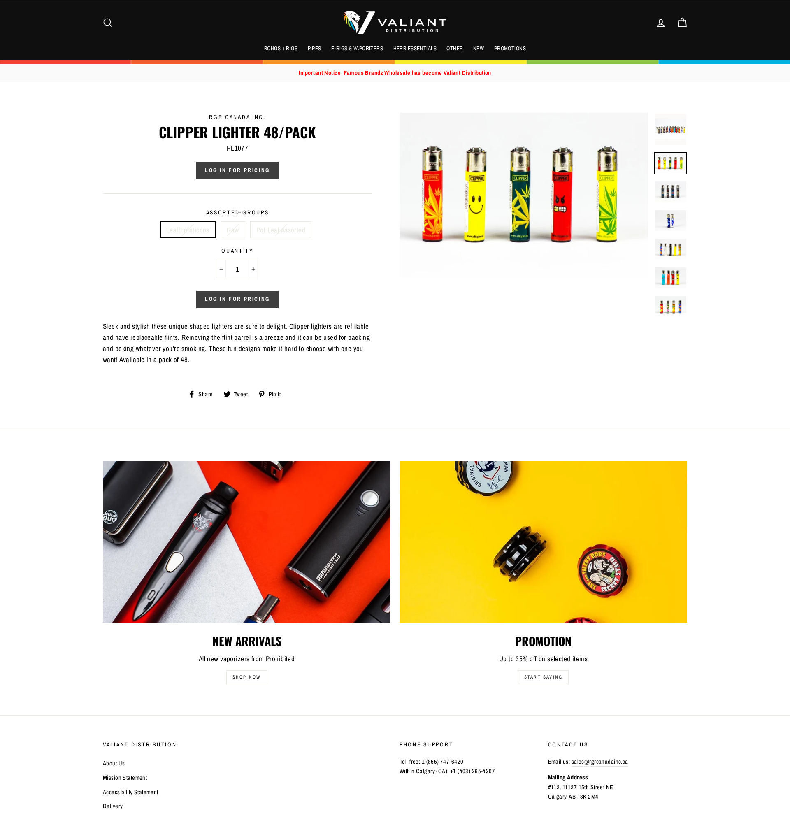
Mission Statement (125, 778)
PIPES (314, 48)
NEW (478, 48)
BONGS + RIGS (280, 48)
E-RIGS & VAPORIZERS (357, 48)
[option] (395, 73)
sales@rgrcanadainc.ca (600, 762)
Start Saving (543, 677)
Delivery (113, 806)
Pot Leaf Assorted (280, 230)
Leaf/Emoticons (187, 230)
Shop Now (246, 677)
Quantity (237, 250)
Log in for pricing (237, 170)
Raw (233, 230)
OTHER (454, 48)
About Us (114, 763)
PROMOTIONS (510, 48)
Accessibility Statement (130, 792)
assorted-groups (237, 212)
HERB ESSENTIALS (415, 48)
